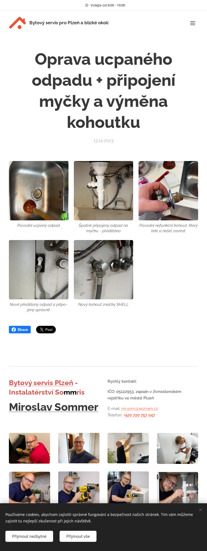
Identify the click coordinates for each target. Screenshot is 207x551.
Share (23, 329)
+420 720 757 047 (139, 415)
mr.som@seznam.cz (139, 408)
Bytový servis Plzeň (41, 383)
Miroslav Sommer (53, 407)
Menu (192, 23)
